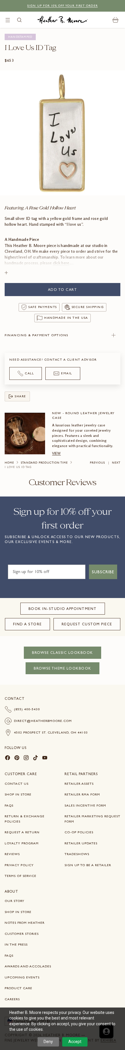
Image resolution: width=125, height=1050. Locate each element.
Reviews (12, 854)
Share (20, 396)
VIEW (56, 453)
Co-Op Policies (79, 832)
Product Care (18, 988)
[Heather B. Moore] (62, 20)
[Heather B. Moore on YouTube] (44, 758)
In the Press (16, 944)
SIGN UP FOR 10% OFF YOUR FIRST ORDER (62, 5)
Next (116, 462)
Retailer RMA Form (82, 794)
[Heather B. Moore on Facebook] (7, 758)
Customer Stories (22, 933)
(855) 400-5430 (27, 709)
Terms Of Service (20, 876)
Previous (97, 462)
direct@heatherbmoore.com (43, 720)
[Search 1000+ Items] (19, 20)
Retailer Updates (81, 843)
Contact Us (16, 783)
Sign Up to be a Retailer (88, 865)
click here (61, 263)
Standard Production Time (44, 462)
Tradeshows (77, 854)
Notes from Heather (24, 922)
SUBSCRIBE (103, 572)
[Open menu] (8, 20)
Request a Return (22, 832)
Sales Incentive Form (85, 805)
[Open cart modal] (116, 20)
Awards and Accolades (28, 966)
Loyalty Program (22, 843)
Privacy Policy (19, 865)
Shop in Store (18, 794)
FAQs (9, 805)
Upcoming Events (22, 977)
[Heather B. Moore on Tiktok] (35, 758)
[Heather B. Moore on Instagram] (26, 758)
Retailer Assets (79, 783)
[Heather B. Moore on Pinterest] (16, 758)
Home (9, 462)
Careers (12, 999)
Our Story (14, 901)
